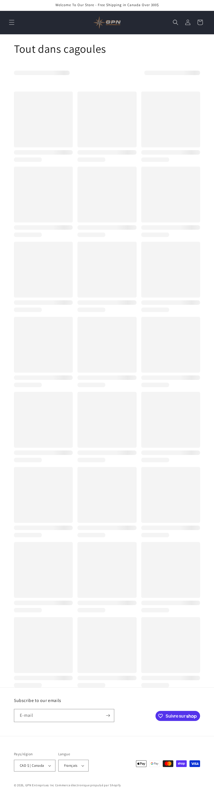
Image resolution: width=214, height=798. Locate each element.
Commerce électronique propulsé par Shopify (88, 785)
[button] (12, 22)
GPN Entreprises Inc (39, 785)
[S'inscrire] (108, 715)
